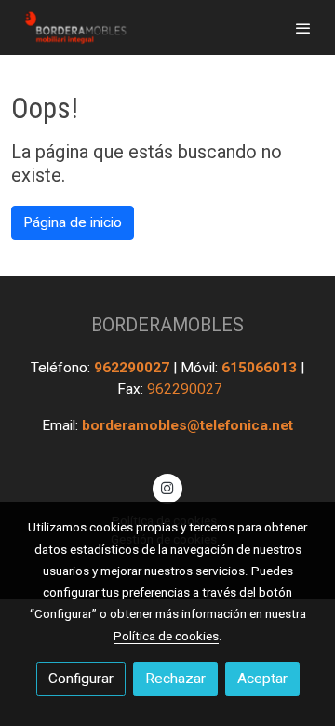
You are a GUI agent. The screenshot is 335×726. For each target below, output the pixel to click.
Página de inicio (72, 222)
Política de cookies (166, 635)
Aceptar (262, 678)
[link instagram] (167, 486)
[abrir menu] (303, 28)
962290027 (133, 367)
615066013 (261, 367)
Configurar (81, 678)
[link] (74, 27)
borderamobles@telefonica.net (187, 425)
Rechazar (175, 678)
